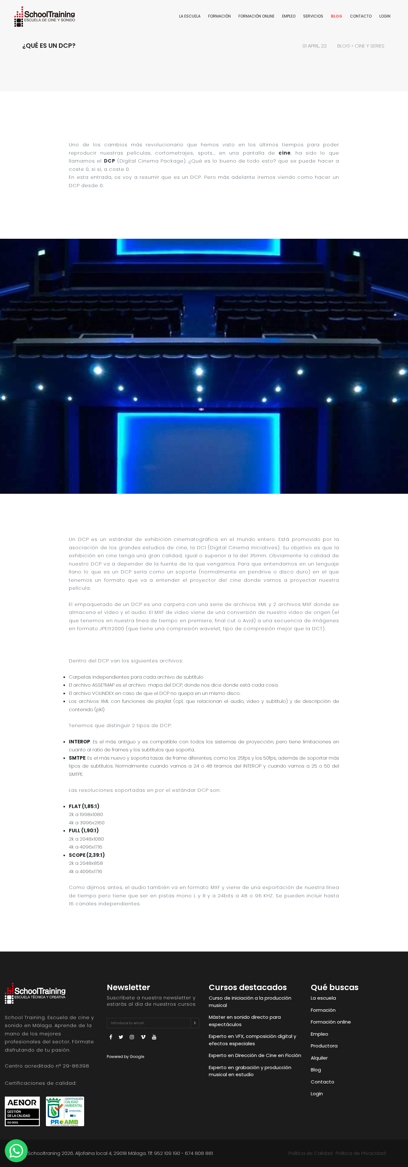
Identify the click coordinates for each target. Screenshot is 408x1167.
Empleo (288, 16)
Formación (219, 16)
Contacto (361, 16)
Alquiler (319, 1057)
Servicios (313, 16)
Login (384, 16)
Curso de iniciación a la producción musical (250, 1002)
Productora (324, 1045)
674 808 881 (199, 1153)
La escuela (189, 16)
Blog (336, 16)
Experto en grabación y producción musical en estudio (250, 1071)
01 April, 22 (314, 45)
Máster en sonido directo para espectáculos (245, 1021)
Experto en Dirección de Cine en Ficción (255, 1055)
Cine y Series (369, 45)
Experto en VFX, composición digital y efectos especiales (252, 1040)
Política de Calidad (310, 1153)
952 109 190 (167, 1153)
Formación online (256, 16)
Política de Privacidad (361, 1153)
